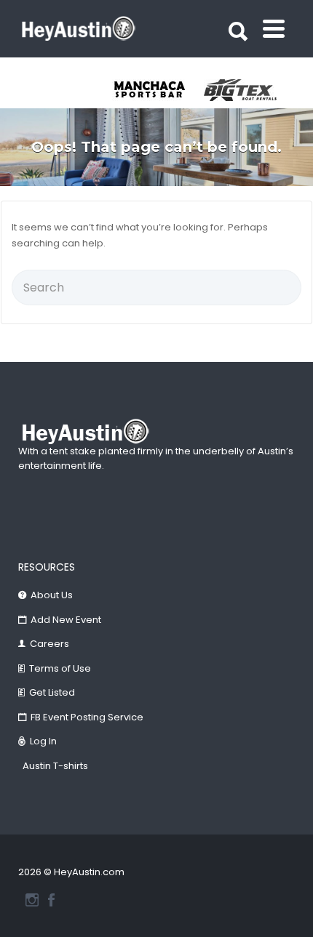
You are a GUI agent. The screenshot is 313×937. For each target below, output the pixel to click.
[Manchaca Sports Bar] (158, 90)
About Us (52, 595)
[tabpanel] (158, 90)
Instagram (32, 900)
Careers (49, 644)
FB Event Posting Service (87, 717)
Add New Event (66, 620)
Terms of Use (60, 668)
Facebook (51, 900)
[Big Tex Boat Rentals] (250, 90)
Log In (43, 741)
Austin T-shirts (55, 766)
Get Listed (52, 692)
